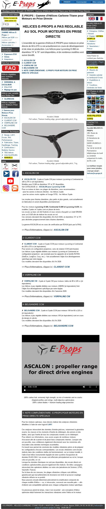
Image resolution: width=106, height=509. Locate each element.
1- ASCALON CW (28, 60)
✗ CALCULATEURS (9, 155)
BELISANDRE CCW (32, 310)
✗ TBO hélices (8, 153)
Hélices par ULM (8, 37)
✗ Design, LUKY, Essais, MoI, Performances (8, 137)
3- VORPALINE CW (29, 65)
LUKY (50, 425)
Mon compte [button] (98, 2)
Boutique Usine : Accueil (12, 11)
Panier (89, 52)
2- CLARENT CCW (29, 63)
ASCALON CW (30, 179)
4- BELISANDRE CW (30, 68)
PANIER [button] (67, 2)
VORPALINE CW (30, 281)
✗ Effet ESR (7, 87)
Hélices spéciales (8, 42)
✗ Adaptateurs (7, 59)
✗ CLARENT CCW (9, 120)
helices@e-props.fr (94, 173)
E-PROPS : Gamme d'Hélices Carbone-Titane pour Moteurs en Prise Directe (57, 11)
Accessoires (6, 45)
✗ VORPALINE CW (9, 123)
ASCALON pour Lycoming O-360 (52, 187)
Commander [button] (82, 2)
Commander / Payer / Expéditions (95, 63)
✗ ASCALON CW (8, 118)
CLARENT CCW (30, 244)
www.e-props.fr (49, 508)
